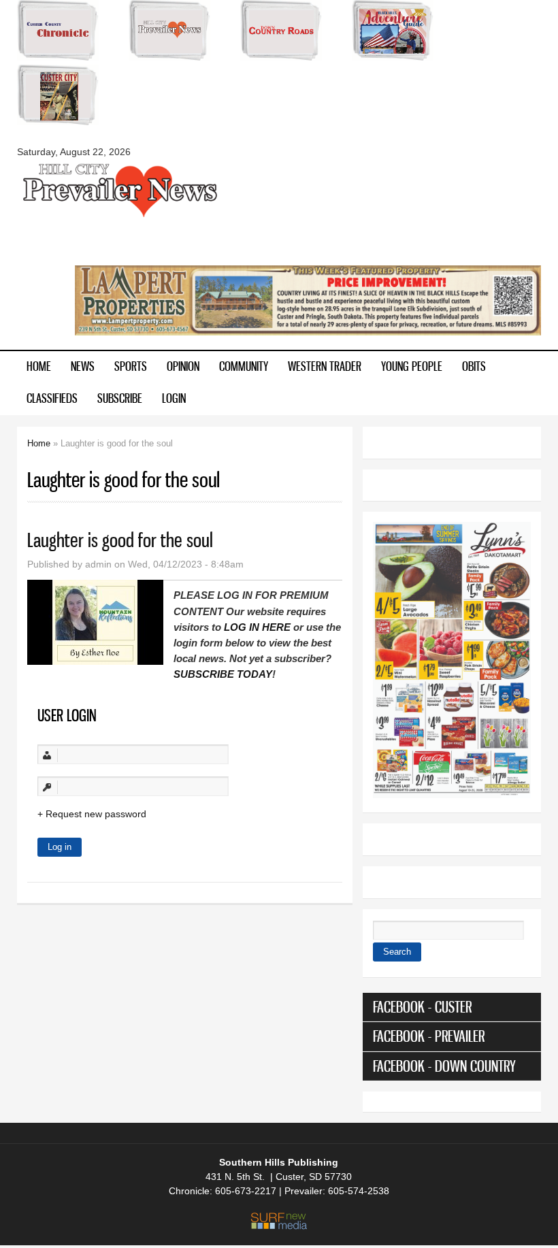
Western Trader (324, 366)
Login (174, 398)
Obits (474, 366)
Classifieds (52, 398)
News (83, 366)
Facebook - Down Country (444, 1066)
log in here (257, 627)
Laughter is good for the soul (120, 540)
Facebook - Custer (422, 1007)
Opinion (183, 366)
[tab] (452, 1007)
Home (39, 366)
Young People (411, 366)
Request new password (96, 813)
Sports (130, 366)
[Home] (119, 215)
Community (243, 366)
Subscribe (119, 398)
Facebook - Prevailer (429, 1036)
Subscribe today (223, 674)
